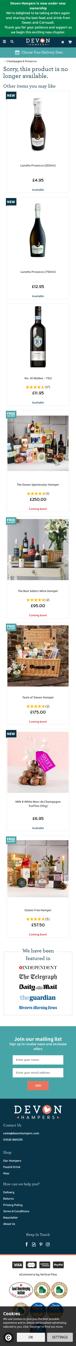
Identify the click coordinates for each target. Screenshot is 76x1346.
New (6, 1173)
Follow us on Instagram (47, 1244)
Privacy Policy (13, 1205)
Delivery (8, 1192)
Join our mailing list (38, 1043)
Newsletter (10, 1217)
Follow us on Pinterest (40, 1244)
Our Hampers (12, 1161)
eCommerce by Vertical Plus (38, 1274)
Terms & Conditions (16, 1211)
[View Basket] (70, 41)
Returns (8, 1198)
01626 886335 (13, 1139)
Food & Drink (11, 1167)
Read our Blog (34, 1244)
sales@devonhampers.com (21, 1133)
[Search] (12, 42)
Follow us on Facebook (27, 1244)
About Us (9, 1224)
